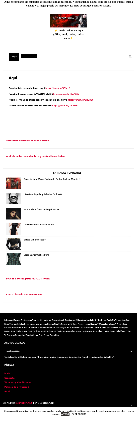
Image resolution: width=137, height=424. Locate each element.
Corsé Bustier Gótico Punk (36, 255)
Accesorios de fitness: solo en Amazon (27, 140)
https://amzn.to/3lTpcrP (57, 88)
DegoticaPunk (46, 403)
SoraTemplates (24, 403)
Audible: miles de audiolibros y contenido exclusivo (35, 156)
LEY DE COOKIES (78, 414)
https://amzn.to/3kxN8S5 (66, 94)
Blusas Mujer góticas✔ (35, 240)
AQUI (14, 57)
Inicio (7, 373)
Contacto (9, 378)
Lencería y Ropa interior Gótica (39, 224)
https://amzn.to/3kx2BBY (80, 100)
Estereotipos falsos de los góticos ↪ (41, 209)
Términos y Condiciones (17, 382)
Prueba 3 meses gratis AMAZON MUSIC (28, 278)
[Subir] (131, 405)
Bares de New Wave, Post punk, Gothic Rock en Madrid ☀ (52, 179)
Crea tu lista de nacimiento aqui (24, 294)
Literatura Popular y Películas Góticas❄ (43, 194)
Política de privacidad (16, 387)
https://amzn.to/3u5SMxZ (65, 106)
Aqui (7, 391)
